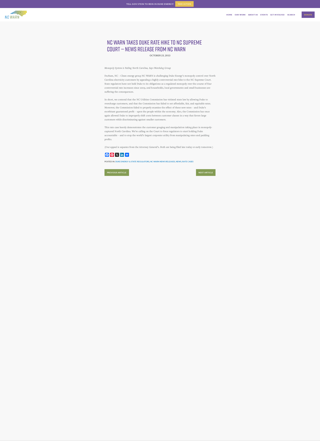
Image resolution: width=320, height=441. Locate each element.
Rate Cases (188, 161)
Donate (308, 15)
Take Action (184, 4)
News (179, 161)
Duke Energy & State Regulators (132, 161)
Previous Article (116, 172)
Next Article (205, 172)
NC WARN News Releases (162, 161)
